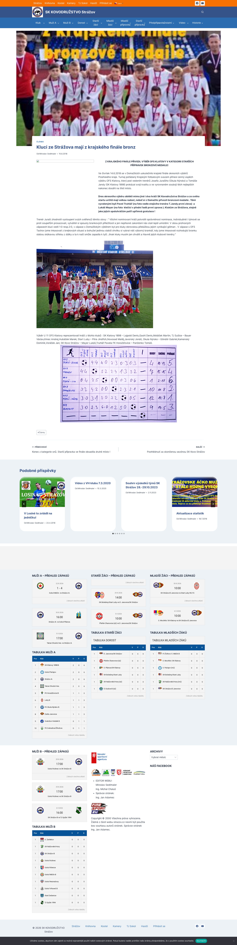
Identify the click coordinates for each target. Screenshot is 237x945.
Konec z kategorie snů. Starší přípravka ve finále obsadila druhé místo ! (71, 449)
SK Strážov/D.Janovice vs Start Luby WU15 (177, 593)
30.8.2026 (59, 612)
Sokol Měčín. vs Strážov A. (59, 593)
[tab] (113, 533)
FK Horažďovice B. (52, 693)
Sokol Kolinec (50, 861)
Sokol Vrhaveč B (51, 888)
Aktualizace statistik (190, 513)
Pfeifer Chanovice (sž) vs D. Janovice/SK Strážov (118, 623)
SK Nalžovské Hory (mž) (172, 682)
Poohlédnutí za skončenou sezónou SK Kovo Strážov (176, 449)
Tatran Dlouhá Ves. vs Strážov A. (59, 643)
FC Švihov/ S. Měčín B (171, 654)
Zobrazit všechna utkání (76, 601)
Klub (41, 659)
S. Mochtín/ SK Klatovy (171, 661)
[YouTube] (202, 3)
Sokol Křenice (50, 868)
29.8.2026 (118, 593)
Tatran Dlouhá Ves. (52, 686)
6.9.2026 (177, 611)
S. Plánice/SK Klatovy (112, 668)
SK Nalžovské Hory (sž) (113, 682)
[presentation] (42, 492)
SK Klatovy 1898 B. (52, 665)
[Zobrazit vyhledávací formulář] (202, 12)
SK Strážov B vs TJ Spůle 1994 (59, 817)
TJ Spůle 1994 (50, 902)
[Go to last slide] (24, 504)
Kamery (71, 3)
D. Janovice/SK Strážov (113, 654)
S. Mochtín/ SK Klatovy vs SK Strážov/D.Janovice (177, 620)
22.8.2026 (59, 583)
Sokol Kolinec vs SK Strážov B (59, 769)
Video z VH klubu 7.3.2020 (93, 483)
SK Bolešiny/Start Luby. (172, 675)
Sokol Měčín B (50, 875)
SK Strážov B (50, 854)
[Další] (213, 504)
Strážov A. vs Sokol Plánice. (59, 622)
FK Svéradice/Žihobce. (54, 728)
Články (41, 432)
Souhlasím (201, 941)
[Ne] (233, 941)
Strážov (37, 3)
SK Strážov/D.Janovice (171, 689)
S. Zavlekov (49, 840)
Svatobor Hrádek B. (52, 721)
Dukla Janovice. (51, 714)
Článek (40, 142)
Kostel (61, 3)
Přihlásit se (106, 3)
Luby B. (47, 700)
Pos (35, 659)
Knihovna (50, 3)
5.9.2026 (59, 634)
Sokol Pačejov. (50, 672)
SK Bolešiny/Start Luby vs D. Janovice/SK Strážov (118, 602)
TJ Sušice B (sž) (110, 689)
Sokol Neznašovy (52, 881)
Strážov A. (49, 679)
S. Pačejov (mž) (169, 668)
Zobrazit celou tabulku (76, 735)
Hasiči (93, 3)
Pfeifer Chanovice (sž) (112, 661)
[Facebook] (197, 3)
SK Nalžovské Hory (52, 847)
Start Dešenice (50, 895)
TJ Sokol (83, 3)
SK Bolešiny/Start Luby (113, 675)
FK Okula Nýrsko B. (52, 707)
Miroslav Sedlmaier (47, 154)
